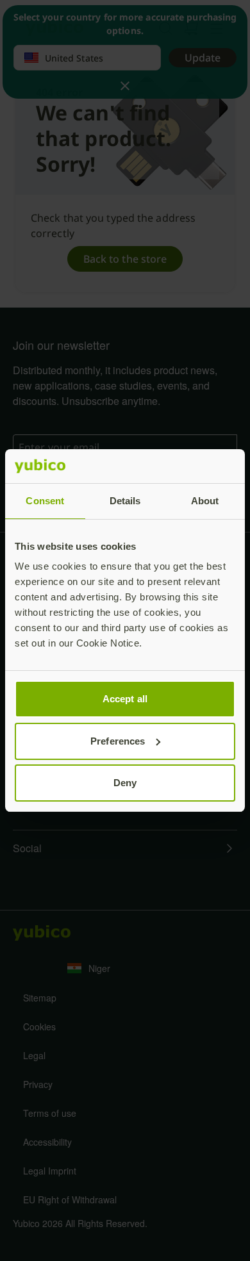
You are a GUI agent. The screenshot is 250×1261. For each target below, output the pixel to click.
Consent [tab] (45, 500)
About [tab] (205, 500)
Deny (125, 782)
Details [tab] (125, 500)
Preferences (117, 741)
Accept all (125, 698)
